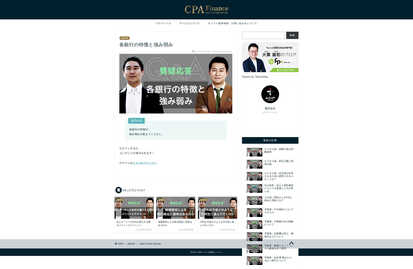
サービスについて (189, 23)
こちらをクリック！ (145, 162)
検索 (292, 35)
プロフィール (163, 23)
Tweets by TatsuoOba (255, 76)
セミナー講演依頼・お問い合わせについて (232, 23)
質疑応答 (124, 38)
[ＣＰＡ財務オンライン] (206, 16)
